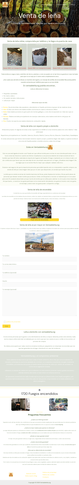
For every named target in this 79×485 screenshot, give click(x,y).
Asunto (4, 281)
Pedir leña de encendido (39, 220)
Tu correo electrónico (9, 264)
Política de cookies (48, 475)
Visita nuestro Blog (31, 476)
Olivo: (5, 109)
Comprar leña (60, 5)
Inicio (36, 5)
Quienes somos (31, 473)
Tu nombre (5, 256)
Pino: (4, 121)
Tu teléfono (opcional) (9, 273)
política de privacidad (13, 322)
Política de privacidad (49, 472)
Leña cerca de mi (46, 5)
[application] (53, 4)
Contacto (72, 5)
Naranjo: (6, 116)
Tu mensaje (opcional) (9, 289)
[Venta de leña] (5, 4)
